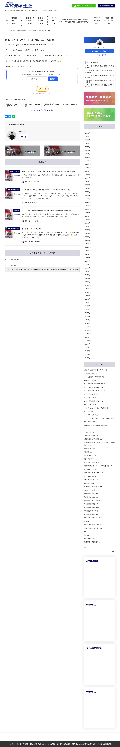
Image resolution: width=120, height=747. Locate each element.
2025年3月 (87, 192)
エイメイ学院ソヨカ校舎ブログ (93, 384)
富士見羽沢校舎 (88, 476)
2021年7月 (87, 344)
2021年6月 (87, 347)
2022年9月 (87, 295)
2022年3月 (87, 316)
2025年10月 (87, 168)
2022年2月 (87, 320)
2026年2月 (87, 154)
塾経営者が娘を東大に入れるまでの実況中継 (97, 466)
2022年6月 (87, 306)
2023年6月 (87, 264)
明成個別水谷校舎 (89, 511)
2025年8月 (87, 174)
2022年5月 (87, 309)
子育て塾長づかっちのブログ (92, 473)
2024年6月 (87, 223)
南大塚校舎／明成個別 (90, 462)
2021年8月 (87, 340)
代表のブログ (88, 448)
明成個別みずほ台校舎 (90, 490)
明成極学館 (87, 521)
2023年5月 (87, 268)
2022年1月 (87, 323)
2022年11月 (87, 289)
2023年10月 (87, 251)
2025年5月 (87, 185)
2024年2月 (87, 237)
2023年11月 (87, 247)
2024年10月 (87, 209)
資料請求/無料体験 (107, 6)
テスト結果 (87, 411)
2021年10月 (87, 334)
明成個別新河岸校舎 (89, 504)
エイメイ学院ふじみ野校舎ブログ (93, 387)
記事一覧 (23, 137)
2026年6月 (87, 140)
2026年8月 (87, 133)
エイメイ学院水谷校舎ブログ (92, 394)
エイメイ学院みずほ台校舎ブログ (93, 391)
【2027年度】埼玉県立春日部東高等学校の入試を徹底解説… (99, 71)
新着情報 (86, 483)
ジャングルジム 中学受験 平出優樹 (95, 408)
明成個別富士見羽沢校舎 (91, 500)
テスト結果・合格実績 (90, 415)
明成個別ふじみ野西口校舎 (91, 486)
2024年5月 (87, 226)
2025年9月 (87, 171)
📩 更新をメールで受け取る (100, 51)
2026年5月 (87, 143)
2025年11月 (87, 164)
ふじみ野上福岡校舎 (89, 422)
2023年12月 (87, 244)
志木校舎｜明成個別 (89, 480)
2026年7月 (87, 136)
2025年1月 (87, 199)
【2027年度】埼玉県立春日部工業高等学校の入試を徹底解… (99, 67)
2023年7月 (87, 261)
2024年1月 (87, 240)
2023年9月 (87, 254)
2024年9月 (87, 212)
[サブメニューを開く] (114, 479)
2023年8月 (87, 257)
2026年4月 (87, 147)
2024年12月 (87, 202)
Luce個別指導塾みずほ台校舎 (92, 377)
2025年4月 (87, 188)
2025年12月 (87, 161)
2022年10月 (87, 292)
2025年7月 (87, 178)
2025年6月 (87, 181)
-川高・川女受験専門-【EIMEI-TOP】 (95, 370)
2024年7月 (87, 219)
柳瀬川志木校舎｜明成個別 (91, 525)
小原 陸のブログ (99, 47)
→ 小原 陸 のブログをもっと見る (42, 110)
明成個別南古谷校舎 (89, 497)
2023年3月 (87, 275)
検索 (85, 547)
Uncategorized (88, 380)
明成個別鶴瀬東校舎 (32, 45)
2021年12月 (87, 327)
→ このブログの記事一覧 (99, 55)
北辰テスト (87, 459)
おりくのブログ (88, 404)
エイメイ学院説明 (89, 397)
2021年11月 (87, 330)
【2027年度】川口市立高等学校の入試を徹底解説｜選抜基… (99, 81)
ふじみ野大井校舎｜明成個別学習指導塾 (95, 425)
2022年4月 (87, 313)
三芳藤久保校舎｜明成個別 (91, 439)
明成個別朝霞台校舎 (89, 507)
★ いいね (42, 89)
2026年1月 (87, 157)
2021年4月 (87, 354)
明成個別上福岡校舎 (89, 493)
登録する (53, 79)
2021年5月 (87, 351)
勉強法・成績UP (88, 455)
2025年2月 (87, 195)
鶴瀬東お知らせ (88, 538)
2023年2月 (87, 278)
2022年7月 (87, 302)
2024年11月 (87, 206)
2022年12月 (87, 285)
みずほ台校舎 (88, 432)
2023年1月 (87, 282)
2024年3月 (87, 233)
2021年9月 (87, 337)
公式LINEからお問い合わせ (84, 6)
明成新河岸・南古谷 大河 (91, 518)
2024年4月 (87, 230)
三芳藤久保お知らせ (89, 435)
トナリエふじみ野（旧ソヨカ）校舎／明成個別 (97, 418)
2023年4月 (87, 271)
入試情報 (86, 452)
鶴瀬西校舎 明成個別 (90, 542)
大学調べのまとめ (89, 469)
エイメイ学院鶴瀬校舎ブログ (92, 401)
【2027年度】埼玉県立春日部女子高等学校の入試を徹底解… (99, 76)
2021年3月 (87, 358)
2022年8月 (87, 299)
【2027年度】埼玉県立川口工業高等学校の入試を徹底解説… (99, 86)
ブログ (86, 429)
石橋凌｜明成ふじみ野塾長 (91, 528)
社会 (85, 531)
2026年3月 (87, 150)
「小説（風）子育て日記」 (91, 373)
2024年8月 (87, 216)
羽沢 (85, 535)
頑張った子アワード (47, 45)
